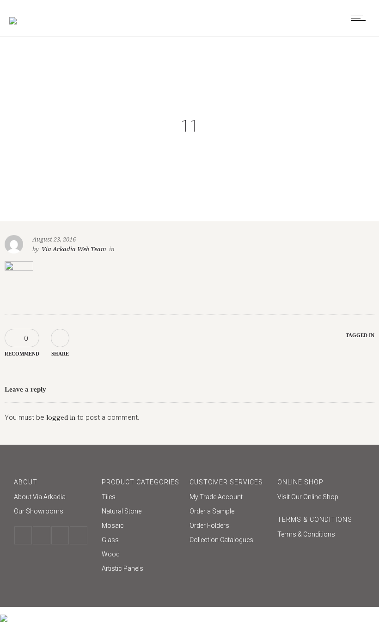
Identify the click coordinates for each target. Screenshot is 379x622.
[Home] (13, 15)
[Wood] (141, 555)
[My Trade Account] (229, 498)
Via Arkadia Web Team (74, 249)
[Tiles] (141, 498)
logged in (60, 417)
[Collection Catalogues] (229, 540)
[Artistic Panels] (141, 568)
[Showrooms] (53, 511)
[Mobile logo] (3, 612)
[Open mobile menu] (360, 18)
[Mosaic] (141, 526)
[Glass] (141, 541)
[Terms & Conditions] (316, 534)
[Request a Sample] (229, 512)
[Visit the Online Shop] (316, 497)
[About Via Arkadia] (53, 498)
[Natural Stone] (141, 512)
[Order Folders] (229, 526)
